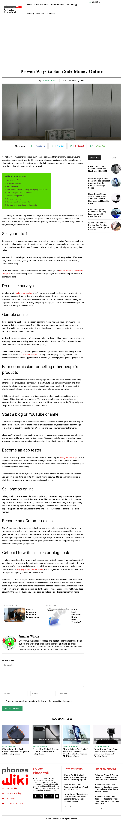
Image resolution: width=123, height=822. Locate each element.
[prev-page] (66, 806)
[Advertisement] (61, 40)
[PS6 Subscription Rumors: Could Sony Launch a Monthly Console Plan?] (116, 213)
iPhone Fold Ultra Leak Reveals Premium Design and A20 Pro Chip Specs (15, 751)
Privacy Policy (14, 793)
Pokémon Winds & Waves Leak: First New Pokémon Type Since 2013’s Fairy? (106, 777)
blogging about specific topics (29, 569)
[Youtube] (57, 796)
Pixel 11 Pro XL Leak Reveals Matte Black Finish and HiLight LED (98, 168)
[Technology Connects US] (15, 776)
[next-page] (70, 806)
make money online (24, 293)
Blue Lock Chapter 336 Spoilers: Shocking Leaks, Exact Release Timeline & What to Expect (106, 788)
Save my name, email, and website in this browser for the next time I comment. (39, 701)
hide (24, 176)
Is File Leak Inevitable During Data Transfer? (76, 615)
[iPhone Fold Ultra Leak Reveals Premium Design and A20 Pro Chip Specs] (15, 734)
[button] (95, 2)
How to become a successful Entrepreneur (32, 613)
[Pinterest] (46, 796)
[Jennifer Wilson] (9, 643)
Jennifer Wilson (49, 80)
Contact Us (13, 798)
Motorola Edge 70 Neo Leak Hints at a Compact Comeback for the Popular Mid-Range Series (99, 183)
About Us (12, 788)
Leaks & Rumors (70, 746)
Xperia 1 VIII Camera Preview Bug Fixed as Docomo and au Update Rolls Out (98, 226)
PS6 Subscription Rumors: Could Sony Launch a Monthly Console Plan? (97, 213)
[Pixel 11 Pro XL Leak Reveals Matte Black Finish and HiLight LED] (116, 169)
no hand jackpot (30, 354)
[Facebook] (35, 796)
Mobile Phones (9, 746)
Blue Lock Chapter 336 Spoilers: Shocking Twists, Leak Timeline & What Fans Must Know (106, 800)
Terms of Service (16, 803)
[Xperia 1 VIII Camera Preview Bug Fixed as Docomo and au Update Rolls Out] (116, 226)
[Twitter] (51, 796)
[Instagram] (40, 796)
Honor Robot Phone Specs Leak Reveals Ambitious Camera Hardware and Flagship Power (98, 198)
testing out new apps (68, 457)
